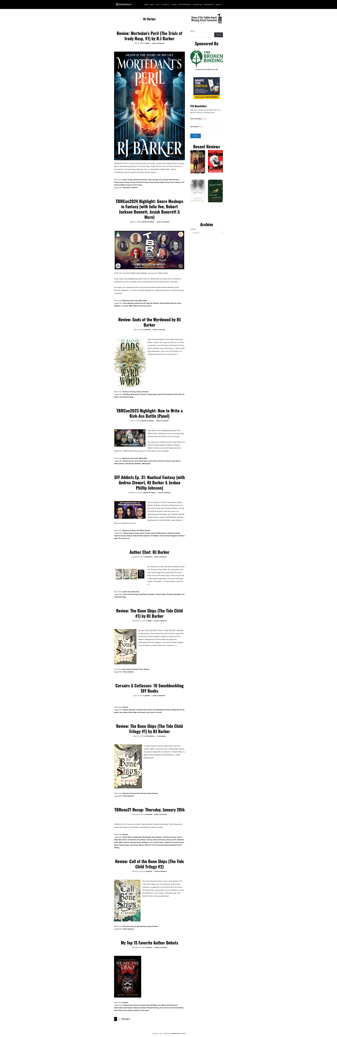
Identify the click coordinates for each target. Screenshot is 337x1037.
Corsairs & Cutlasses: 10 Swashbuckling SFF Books (149, 688)
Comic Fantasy (153, 180)
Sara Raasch (141, 712)
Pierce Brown (128, 1010)
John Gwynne (128, 1008)
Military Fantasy (126, 185)
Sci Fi (151, 842)
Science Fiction (158, 842)
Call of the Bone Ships (130, 594)
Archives (193, 229)
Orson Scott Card (165, 1008)
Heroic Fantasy (154, 182)
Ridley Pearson (177, 710)
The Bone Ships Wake (173, 594)
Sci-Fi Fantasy (137, 185)
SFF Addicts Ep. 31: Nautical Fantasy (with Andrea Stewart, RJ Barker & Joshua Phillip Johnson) (149, 482)
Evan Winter (176, 461)
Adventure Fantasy (140, 180)
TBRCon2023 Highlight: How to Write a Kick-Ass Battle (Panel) (149, 413)
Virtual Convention (144, 306)
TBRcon (141, 845)
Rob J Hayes (124, 712)
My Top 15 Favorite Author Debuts (149, 942)
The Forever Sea (124, 538)
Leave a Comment (158, 43)
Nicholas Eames (135, 842)
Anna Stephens (157, 837)
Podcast (133, 530)
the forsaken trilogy (126, 397)
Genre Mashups (128, 303)
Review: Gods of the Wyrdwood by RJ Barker (149, 322)
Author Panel (152, 461)
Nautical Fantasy (120, 536)
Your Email (196, 127)
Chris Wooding (158, 710)
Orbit (125, 672)
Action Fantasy (127, 180)
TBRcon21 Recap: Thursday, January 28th (149, 809)
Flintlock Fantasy (142, 182)
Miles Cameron (119, 464)
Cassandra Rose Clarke (144, 710)
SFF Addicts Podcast (143, 530)
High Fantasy (164, 182)
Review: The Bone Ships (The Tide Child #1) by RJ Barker (149, 613)
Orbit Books (178, 394)
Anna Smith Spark (141, 461)
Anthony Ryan (128, 1005)
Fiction (140, 669)
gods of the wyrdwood (165, 394)
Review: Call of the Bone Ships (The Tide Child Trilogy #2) (149, 864)
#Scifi (125, 837)
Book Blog (126, 394)
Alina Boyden (146, 837)
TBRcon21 (148, 845)
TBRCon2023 (142, 458)
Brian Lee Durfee (140, 1005)
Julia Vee (149, 303)
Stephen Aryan (124, 845)
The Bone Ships (160, 594)
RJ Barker (134, 188)
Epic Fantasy (124, 182)
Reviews (145, 392)
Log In (183, 1033)
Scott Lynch (150, 712)
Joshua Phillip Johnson (159, 533)
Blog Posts (126, 301)
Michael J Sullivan (140, 1008)
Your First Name (198, 119)
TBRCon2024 (142, 301)
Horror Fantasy (175, 182)
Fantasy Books (152, 394)
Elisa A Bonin (122, 840)
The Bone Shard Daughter (168, 536)
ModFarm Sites (176, 1033)
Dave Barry (167, 710)
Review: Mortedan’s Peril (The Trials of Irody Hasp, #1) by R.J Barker (149, 35)
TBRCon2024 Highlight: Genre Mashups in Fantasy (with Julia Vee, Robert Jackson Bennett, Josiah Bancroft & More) (149, 209)
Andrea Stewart (128, 461)
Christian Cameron (164, 461)
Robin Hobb (132, 712)
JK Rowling (171, 1005)
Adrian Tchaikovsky (134, 837)
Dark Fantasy (163, 180)
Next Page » (126, 1019)
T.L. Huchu (124, 306)
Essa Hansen (132, 840)
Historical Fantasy (159, 840)
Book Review (135, 394)
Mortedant (127, 188)
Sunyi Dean (134, 845)
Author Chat (126, 592)
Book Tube (134, 301)
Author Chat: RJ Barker (149, 552)
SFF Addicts (155, 536)
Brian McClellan (151, 1005)
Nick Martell (129, 464)
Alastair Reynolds (129, 710)
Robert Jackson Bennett (168, 303)
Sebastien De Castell (171, 842)
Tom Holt (158, 712)
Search (192, 31)
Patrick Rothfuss (178, 1008)
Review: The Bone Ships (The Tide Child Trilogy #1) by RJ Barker (149, 728)
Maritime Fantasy (174, 533)
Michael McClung (153, 1008)
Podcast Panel (138, 536)
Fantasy (133, 182)
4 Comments (161, 736)
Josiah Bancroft (140, 303)
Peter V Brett (118, 1010)
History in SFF (171, 840)
